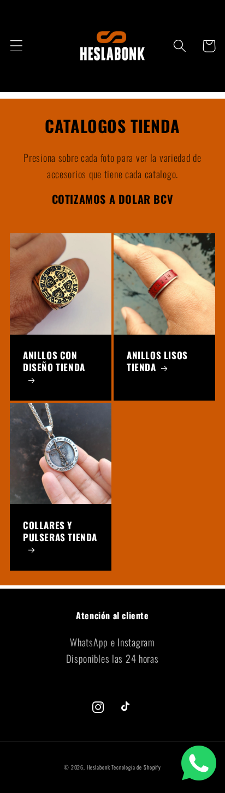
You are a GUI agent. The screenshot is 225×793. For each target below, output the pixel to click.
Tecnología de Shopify (136, 767)
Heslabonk (98, 767)
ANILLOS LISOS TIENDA (157, 361)
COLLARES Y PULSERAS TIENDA (60, 531)
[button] (16, 46)
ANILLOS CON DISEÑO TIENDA (54, 361)
